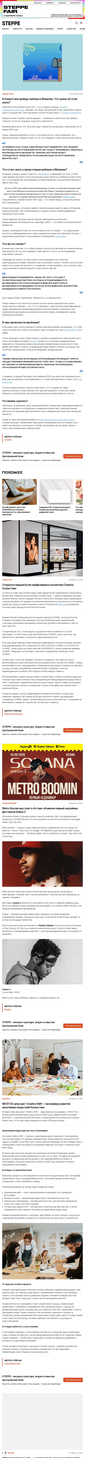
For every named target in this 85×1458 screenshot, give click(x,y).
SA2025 (29, 29)
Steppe (61, 604)
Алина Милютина (12, 1363)
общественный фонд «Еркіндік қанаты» (56, 419)
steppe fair (8, 1453)
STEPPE (8, 440)
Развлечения (9, 803)
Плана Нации (68, 197)
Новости (17, 29)
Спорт (60, 29)
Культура (71, 29)
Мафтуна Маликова (13, 714)
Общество (8, 94)
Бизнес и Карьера (45, 29)
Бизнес (6, 1099)
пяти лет (33, 341)
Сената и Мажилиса (71, 113)
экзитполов (60, 236)
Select (5, 29)
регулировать (70, 330)
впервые (46, 174)
